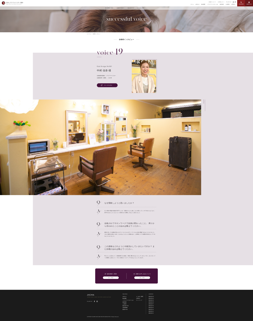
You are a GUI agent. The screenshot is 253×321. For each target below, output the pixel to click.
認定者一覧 (125, 309)
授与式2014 (151, 309)
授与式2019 (151, 300)
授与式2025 (151, 296)
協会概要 (203, 4)
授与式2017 (151, 303)
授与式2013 (151, 311)
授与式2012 (151, 313)
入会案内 (228, 4)
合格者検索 (125, 307)
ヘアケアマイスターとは (212, 4)
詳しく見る (110, 277)
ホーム (192, 4)
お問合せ (233, 4)
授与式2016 (151, 305)
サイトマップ (139, 300)
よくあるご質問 (139, 296)
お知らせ (197, 4)
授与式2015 (151, 307)
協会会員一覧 (125, 305)
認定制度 (222, 4)
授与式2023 (151, 298)
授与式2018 (151, 302)
